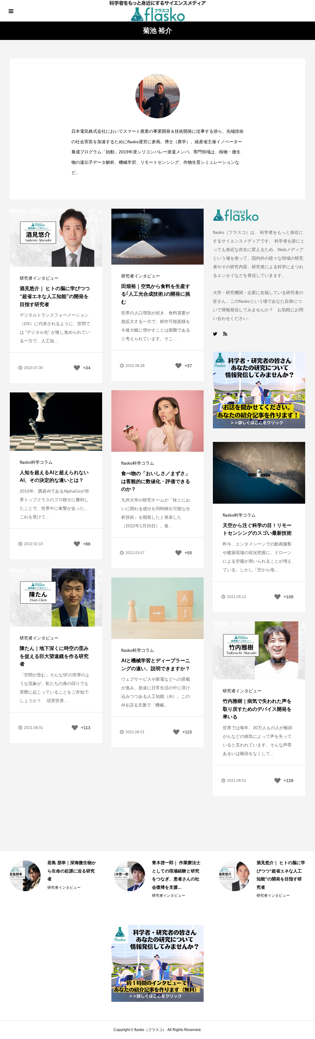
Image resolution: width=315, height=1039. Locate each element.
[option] (53, 875)
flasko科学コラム (137, 463)
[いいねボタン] (77, 367)
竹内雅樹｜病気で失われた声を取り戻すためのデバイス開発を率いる (257, 709)
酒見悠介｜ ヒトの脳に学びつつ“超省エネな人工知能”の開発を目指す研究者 (55, 296)
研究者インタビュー (39, 278)
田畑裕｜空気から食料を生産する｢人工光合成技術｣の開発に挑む (155, 294)
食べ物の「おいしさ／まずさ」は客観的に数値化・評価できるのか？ (155, 481)
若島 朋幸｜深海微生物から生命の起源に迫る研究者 (71, 870)
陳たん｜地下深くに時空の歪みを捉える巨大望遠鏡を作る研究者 (54, 656)
